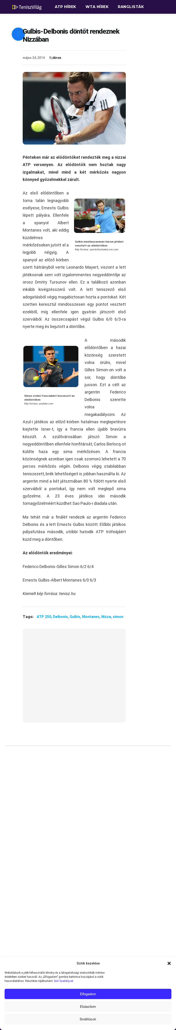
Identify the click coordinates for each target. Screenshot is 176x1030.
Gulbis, (76, 617)
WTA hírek (97, 7)
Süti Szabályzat (63, 981)
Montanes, (91, 617)
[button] (169, 963)
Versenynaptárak (75, 20)
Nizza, (107, 617)
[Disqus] (74, 818)
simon (118, 617)
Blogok (113, 20)
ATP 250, (45, 617)
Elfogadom (88, 994)
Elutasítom (88, 1006)
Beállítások (88, 1019)
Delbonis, (61, 617)
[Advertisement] (74, 678)
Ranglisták (131, 7)
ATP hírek (65, 7)
